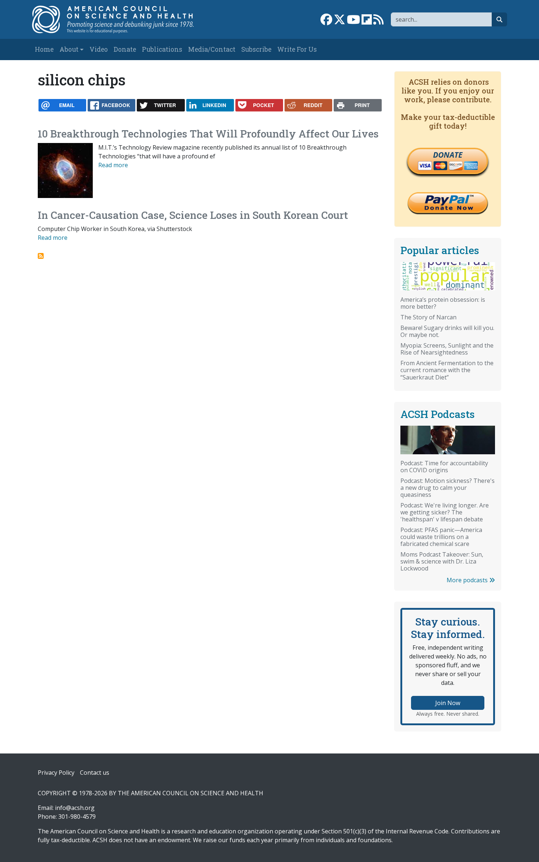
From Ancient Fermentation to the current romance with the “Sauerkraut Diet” (447, 370)
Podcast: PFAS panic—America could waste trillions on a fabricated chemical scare (441, 537)
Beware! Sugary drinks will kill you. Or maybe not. (447, 331)
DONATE (447, 155)
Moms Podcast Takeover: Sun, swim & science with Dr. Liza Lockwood (441, 561)
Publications (162, 49)
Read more (113, 165)
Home (44, 49)
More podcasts (468, 580)
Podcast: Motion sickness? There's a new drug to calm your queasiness (447, 488)
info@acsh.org (75, 808)
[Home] (120, 19)
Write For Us (297, 49)
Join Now (447, 703)
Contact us (94, 773)
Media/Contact (211, 49)
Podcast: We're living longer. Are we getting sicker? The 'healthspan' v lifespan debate (444, 512)
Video (98, 49)
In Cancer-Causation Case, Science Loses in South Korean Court (193, 215)
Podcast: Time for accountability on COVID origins (444, 466)
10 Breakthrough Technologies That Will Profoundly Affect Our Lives (208, 133)
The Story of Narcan (428, 317)
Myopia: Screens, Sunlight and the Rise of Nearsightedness (447, 348)
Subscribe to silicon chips (41, 256)
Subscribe (256, 49)
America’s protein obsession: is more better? (442, 303)
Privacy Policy (56, 773)
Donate (125, 49)
